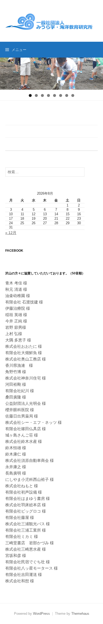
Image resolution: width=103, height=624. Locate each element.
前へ (7, 72)
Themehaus (80, 614)
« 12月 (10, 233)
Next (96, 72)
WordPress (41, 614)
